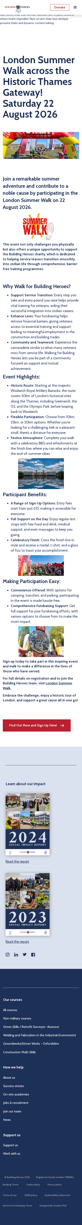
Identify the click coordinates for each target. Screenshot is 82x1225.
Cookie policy (33, 1184)
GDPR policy (30, 1195)
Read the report (17, 861)
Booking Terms (11, 1184)
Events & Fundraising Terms (17, 1205)
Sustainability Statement (57, 1195)
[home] (16, 7)
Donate (59, 7)
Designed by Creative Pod (53, 1205)
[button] (75, 7)
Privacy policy (55, 1184)
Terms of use (10, 1195)
